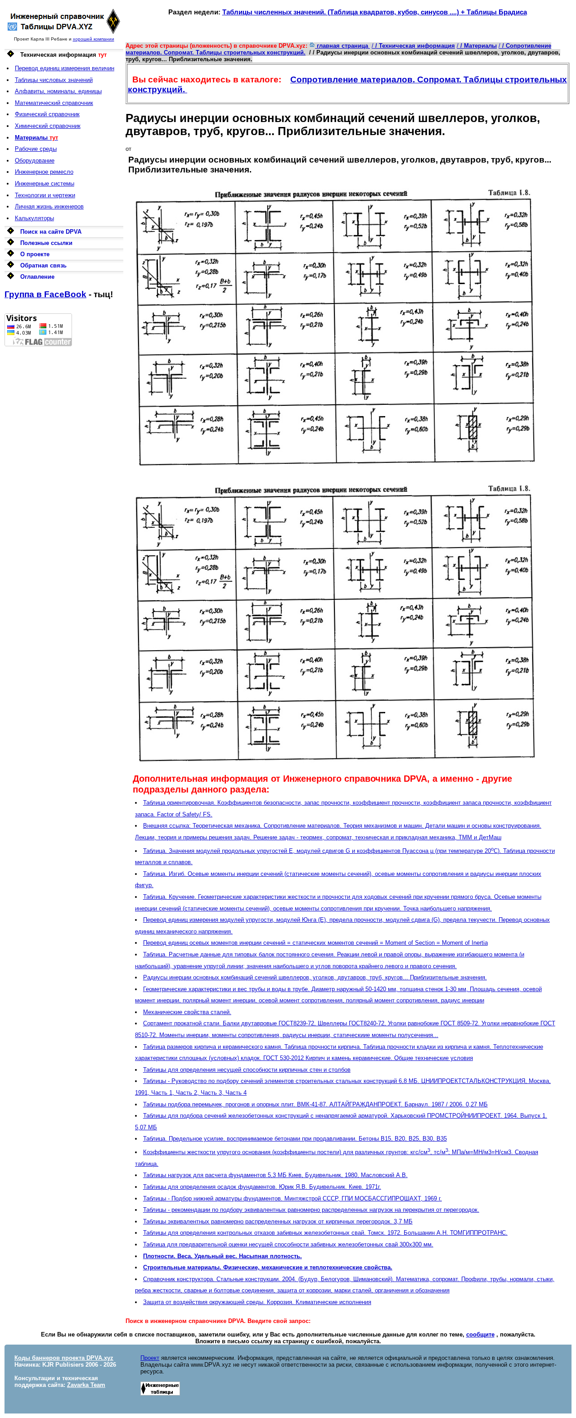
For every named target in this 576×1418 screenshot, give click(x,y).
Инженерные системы (44, 183)
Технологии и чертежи (45, 195)
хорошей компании (93, 38)
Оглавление (37, 276)
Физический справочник (47, 114)
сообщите (480, 1334)
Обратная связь (43, 265)
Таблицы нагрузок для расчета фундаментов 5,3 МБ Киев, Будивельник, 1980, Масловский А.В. (275, 1175)
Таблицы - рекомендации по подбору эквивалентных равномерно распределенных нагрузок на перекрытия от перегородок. (311, 1209)
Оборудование (34, 160)
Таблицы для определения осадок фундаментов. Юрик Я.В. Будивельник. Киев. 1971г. (262, 1186)
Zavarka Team (86, 1385)
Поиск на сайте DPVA (50, 231)
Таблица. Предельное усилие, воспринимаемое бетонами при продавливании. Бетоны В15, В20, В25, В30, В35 (295, 1138)
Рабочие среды (36, 148)
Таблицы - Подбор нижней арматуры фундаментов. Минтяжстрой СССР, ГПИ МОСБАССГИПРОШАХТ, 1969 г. (292, 1198)
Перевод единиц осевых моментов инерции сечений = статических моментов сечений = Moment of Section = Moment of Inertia (315, 942)
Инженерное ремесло (44, 171)
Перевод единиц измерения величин (64, 68)
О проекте (35, 254)
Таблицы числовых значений (54, 80)
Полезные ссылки (46, 243)
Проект (149, 1358)
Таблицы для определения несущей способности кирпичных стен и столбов (247, 1069)
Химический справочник (48, 125)
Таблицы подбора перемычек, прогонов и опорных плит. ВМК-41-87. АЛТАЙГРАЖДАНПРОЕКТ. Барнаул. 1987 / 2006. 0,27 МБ (315, 1104)
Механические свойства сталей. (187, 1012)
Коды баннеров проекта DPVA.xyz (63, 1358)
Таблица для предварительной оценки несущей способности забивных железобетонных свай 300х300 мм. (288, 1244)
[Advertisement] (63, 481)
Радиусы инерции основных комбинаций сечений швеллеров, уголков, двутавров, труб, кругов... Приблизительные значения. (315, 977)
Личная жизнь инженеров (49, 206)
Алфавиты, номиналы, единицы (58, 91)
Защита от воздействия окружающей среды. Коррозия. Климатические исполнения (257, 1302)
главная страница (342, 45)
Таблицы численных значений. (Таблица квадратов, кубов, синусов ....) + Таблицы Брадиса (374, 12)
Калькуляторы (34, 218)
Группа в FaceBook (45, 294)
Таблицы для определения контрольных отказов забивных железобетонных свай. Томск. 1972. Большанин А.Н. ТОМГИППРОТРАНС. (325, 1232)
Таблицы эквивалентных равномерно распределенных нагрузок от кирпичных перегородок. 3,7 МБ (278, 1221)
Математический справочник (54, 103)
